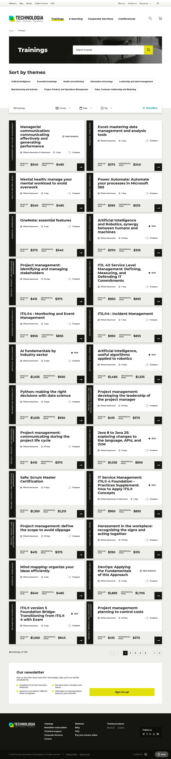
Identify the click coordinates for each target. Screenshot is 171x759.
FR (158, 3)
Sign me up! (122, 692)
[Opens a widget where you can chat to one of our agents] (161, 754)
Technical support (52, 731)
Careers (48, 739)
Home (11, 31)
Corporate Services (53, 735)
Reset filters (151, 108)
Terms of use (84, 754)
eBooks (29, 3)
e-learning (76, 18)
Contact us (132, 3)
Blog (21, 3)
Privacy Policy (71, 754)
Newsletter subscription (55, 727)
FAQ (52, 3)
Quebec (121, 727)
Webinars (13, 3)
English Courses (41, 3)
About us (121, 3)
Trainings (48, 724)
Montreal (111, 727)
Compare (76, 152)
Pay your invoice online (86, 735)
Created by (138, 754)
